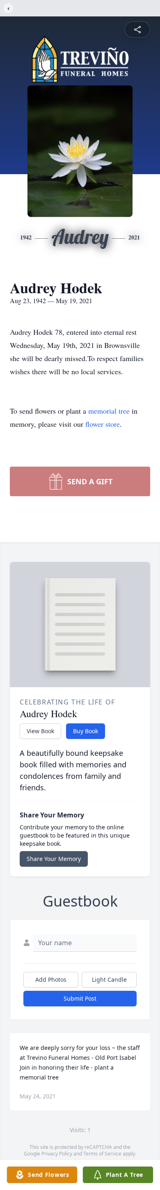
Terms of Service (102, 1153)
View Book (40, 731)
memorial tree (109, 411)
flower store (102, 424)
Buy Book (85, 731)
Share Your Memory (54, 859)
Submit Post (80, 998)
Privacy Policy (56, 1153)
